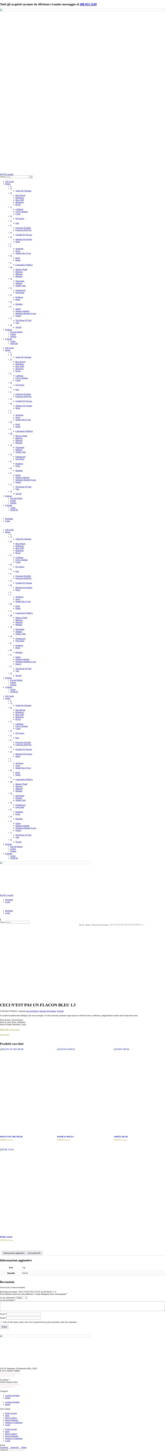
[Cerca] (31, 177)
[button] (82, 514)
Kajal (17, 258)
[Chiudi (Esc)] (162, 3)
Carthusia (19, 209)
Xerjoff (18, 327)
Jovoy (17, 251)
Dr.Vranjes (19, 218)
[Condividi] (156, 3)
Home (81, 925)
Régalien (19, 304)
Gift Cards (9, 181)
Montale (18, 276)
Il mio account (11, 1413)
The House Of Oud (23, 320)
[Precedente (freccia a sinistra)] (4, 725)
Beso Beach (20, 195)
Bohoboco (19, 198)
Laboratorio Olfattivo (24, 265)
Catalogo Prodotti (12, 1395)
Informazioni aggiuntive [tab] (14, 1253)
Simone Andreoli (22, 311)
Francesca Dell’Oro (23, 230)
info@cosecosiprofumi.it (10, 1373)
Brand (7, 184)
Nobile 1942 (20, 286)
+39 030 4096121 (7, 1387)
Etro (17, 223)
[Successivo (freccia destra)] (160, 725)
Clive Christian (21, 212)
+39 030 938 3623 (7, 1375)
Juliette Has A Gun (23, 253)
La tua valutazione (8, 1298)
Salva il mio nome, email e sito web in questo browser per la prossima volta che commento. (40, 1322)
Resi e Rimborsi (11, 1420)
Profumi (8, 330)
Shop (7, 1415)
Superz (18, 316)
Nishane (18, 283)
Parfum (13, 336)
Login (7, 521)
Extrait (13, 334)
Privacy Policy (11, 1418)
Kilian (17, 260)
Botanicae (19, 202)
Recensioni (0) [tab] (34, 1253)
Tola (17, 323)
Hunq (17, 242)
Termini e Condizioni (13, 1422)
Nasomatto (19, 281)
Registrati (9, 519)
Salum (18, 309)
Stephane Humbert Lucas (25, 313)
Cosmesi (8, 339)
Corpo (12, 341)
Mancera (19, 272)
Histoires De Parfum (23, 239)
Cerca (2, 177)
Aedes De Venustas (23, 191)
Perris (17, 299)
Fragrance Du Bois (23, 228)
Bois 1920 (19, 200)
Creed (17, 214)
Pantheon (19, 297)
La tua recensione (8, 1300)
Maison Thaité (21, 269)
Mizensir (19, 274)
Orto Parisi (19, 293)
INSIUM (14, 343)
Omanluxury (20, 290)
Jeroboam (19, 249)
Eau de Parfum (16, 332)
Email (3, 1318)
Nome (3, 1314)
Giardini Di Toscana (23, 235)
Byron (18, 205)
